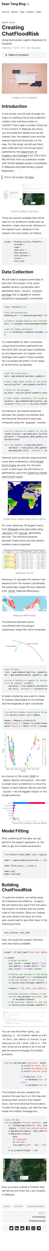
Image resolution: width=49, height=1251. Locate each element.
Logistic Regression (35, 1206)
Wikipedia (13, 529)
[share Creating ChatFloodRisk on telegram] (39, 1228)
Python (7, 1206)
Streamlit (18, 1206)
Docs (12, 22)
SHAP (33, 776)
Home (5, 22)
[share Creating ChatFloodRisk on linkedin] (17, 1228)
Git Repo (29, 177)
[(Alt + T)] (28, 4)
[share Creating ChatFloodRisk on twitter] (11, 1228)
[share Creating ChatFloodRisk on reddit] (22, 1228)
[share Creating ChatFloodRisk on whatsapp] (33, 1228)
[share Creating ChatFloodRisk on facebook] (28, 1228)
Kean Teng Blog (14, 4)
